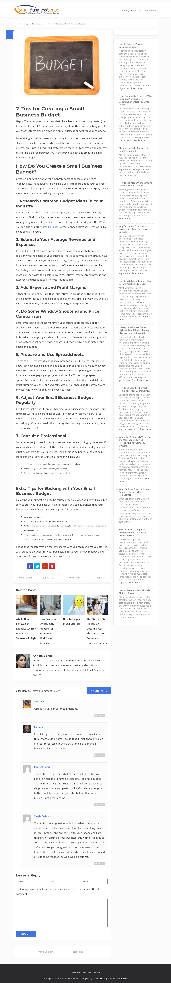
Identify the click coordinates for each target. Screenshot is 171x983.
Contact (153, 11)
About (140, 11)
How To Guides (74, 577)
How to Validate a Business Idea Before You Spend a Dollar (135, 282)
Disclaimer (75, 972)
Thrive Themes (99, 978)
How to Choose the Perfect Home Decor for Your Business (134, 389)
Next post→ (80, 951)
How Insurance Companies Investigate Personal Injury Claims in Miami (132, 532)
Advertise (147, 11)
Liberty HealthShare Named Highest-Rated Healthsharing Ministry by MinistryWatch (134, 330)
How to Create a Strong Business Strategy (131, 45)
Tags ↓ (99, 577)
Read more (136, 88)
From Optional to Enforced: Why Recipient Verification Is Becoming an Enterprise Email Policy (135, 100)
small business (51, 226)
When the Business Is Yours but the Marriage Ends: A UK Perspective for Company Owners (135, 441)
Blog (127, 11)
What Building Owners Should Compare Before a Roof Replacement (134, 492)
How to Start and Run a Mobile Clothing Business (134, 592)
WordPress (123, 978)
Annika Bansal (25, 577)
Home (123, 11)
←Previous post (44, 951)
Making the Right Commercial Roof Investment (134, 149)
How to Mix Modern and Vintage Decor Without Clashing (135, 184)
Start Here (134, 11)
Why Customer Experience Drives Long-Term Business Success (133, 229)
